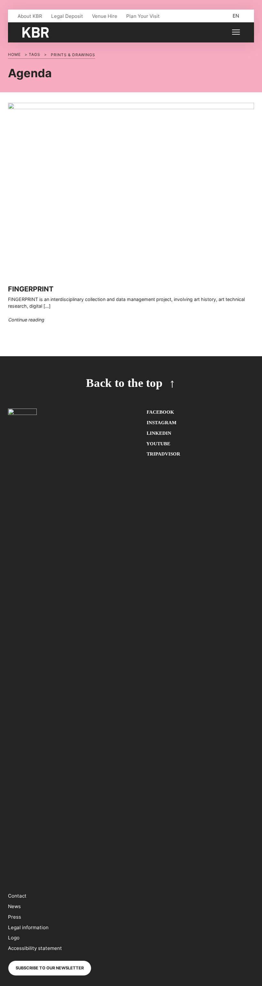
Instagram (160, 422)
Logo (13, 938)
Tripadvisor (162, 453)
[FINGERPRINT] (131, 190)
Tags (34, 54)
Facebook (159, 412)
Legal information (28, 927)
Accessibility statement (35, 948)
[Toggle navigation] (236, 32)
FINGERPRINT (30, 289)
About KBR (30, 16)
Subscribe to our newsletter (50, 968)
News (14, 906)
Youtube (157, 443)
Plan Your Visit (143, 16)
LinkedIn (158, 433)
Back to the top (124, 382)
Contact (17, 896)
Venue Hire (104, 16)
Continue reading (26, 319)
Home (14, 54)
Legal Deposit (67, 16)
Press (14, 917)
